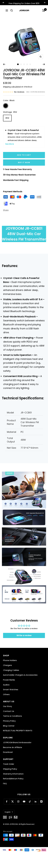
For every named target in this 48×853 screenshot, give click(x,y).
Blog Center (8, 725)
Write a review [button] (24, 635)
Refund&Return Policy (13, 778)
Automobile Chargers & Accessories (20, 675)
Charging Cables (11, 670)
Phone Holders (10, 660)
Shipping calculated (12, 86)
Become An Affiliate (12, 747)
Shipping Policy (10, 769)
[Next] (44, 64)
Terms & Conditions (12, 716)
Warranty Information (13, 773)
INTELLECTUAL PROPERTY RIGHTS (17, 730)
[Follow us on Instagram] (18, 801)
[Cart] (43, 10)
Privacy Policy (9, 721)
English (7, 812)
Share (6, 210)
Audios (6, 684)
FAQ (5, 783)
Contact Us (8, 711)
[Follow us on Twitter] (12, 801)
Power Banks (9, 679)
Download (8, 752)
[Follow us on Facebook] (7, 801)
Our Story (7, 706)
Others (6, 694)
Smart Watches (10, 689)
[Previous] (4, 64)
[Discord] (41, 801)
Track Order (8, 764)
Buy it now (24, 162)
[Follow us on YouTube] (24, 801)
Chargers (7, 665)
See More (9, 144)
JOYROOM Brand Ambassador (17, 742)
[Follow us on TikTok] (30, 801)
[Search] (11, 10)
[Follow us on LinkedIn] (35, 801)
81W (7, 118)
